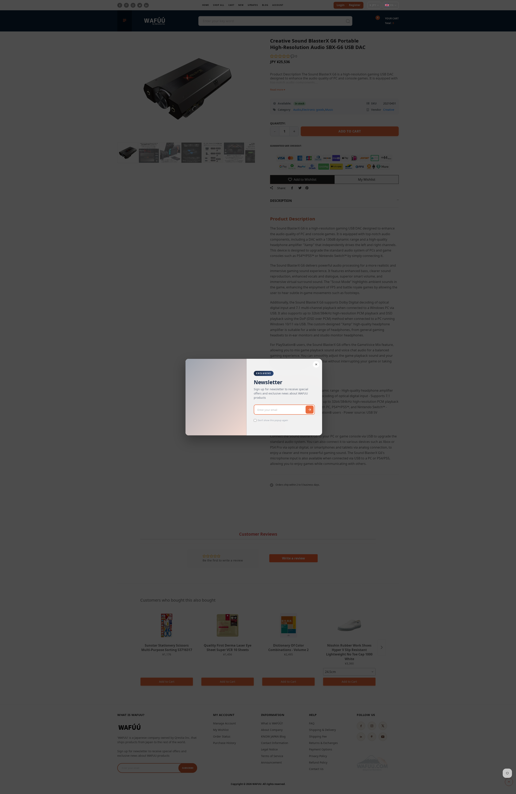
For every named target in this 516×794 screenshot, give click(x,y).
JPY (373, 5)
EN (391, 5)
